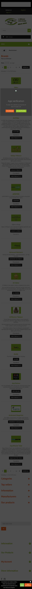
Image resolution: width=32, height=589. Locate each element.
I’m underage (10, 111)
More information (28, 585)
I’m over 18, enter (21, 111)
